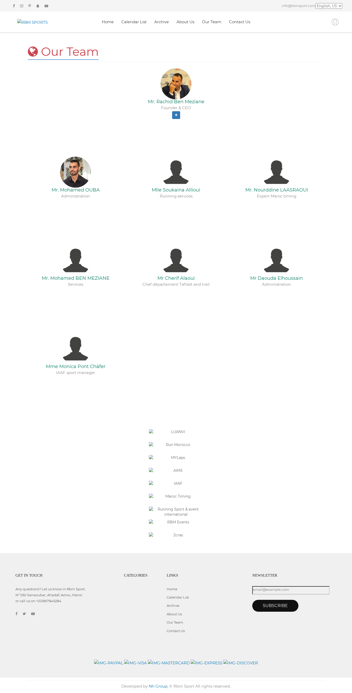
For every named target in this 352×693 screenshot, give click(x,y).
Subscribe (275, 605)
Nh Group (158, 686)
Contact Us (239, 21)
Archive (161, 21)
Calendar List (134, 21)
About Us (185, 21)
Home (108, 21)
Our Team (211, 21)
